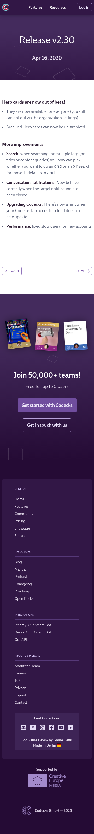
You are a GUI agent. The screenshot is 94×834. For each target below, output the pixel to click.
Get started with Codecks (47, 405)
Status (20, 535)
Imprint (20, 695)
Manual (20, 569)
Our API (21, 639)
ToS (17, 680)
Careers (21, 673)
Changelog (23, 584)
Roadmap (22, 591)
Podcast (21, 576)
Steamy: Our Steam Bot (33, 625)
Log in (84, 7)
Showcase (22, 528)
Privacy (20, 688)
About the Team (27, 666)
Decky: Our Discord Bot (33, 632)
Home (19, 499)
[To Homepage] (13, 7)
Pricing (20, 521)
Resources (58, 7)
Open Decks (24, 598)
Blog (18, 562)
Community (24, 513)
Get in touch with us (47, 424)
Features (35, 7)
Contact (21, 702)
